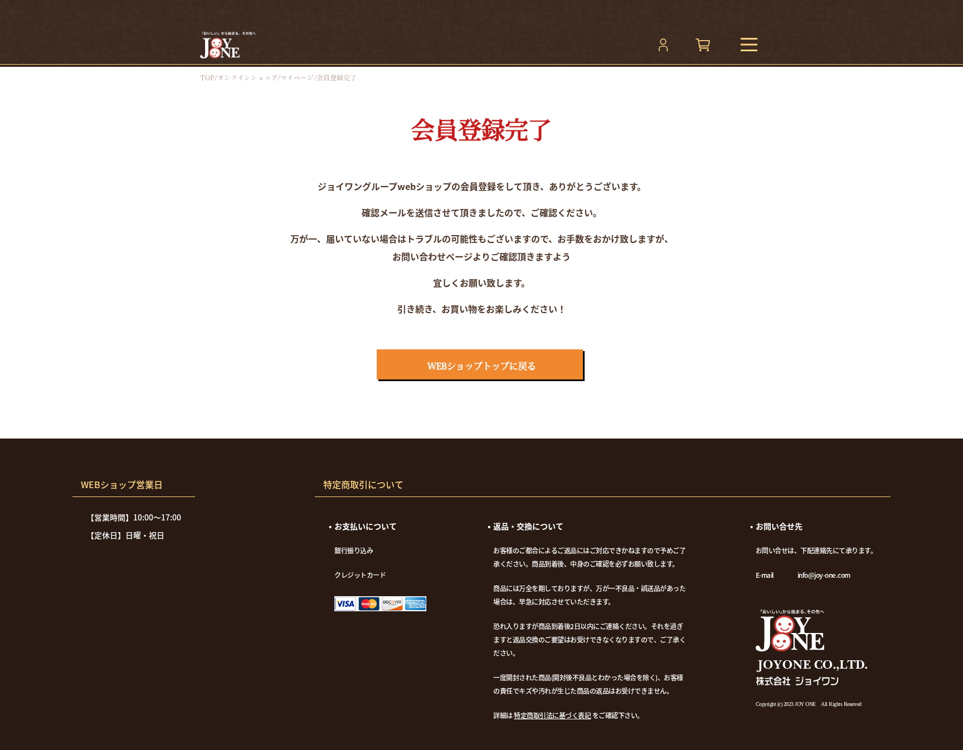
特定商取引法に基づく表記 (552, 715)
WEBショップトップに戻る (481, 366)
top (207, 77)
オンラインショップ (247, 77)
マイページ (297, 77)
